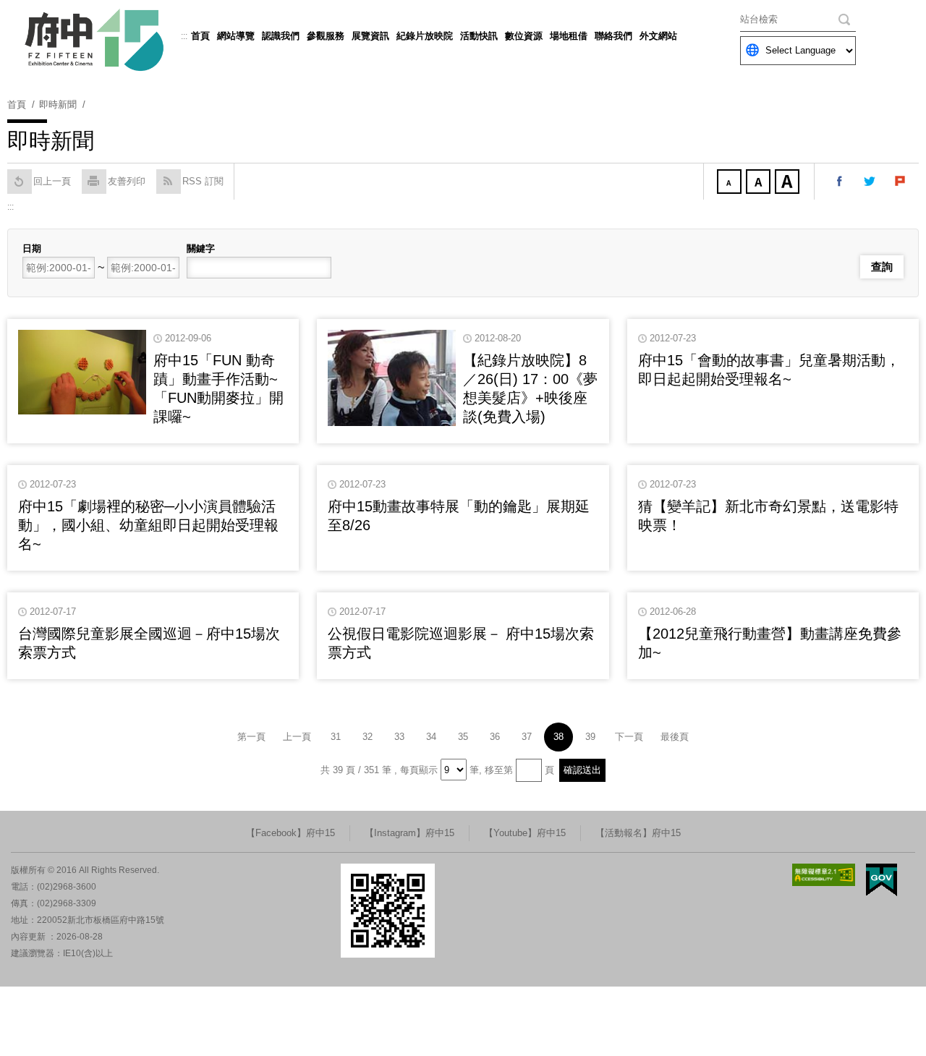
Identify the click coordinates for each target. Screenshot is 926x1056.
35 (463, 736)
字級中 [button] (759, 183)
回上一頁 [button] (52, 181)
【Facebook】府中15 (290, 832)
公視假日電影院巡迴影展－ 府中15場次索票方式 (461, 643)
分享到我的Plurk (900, 181)
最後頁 (674, 736)
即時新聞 (58, 104)
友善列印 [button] (126, 181)
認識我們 (281, 35)
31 (336, 736)
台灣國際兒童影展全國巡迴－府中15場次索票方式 (149, 643)
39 (590, 736)
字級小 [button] (730, 183)
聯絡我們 (613, 35)
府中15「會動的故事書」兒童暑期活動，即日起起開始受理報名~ (769, 369)
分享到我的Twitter (870, 181)
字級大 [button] (788, 183)
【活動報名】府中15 (638, 832)
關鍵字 (201, 248)
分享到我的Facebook (840, 181)
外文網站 (658, 35)
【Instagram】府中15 (409, 832)
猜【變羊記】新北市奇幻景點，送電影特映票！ (768, 515)
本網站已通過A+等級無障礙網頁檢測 (824, 875)
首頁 (200, 35)
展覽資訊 (370, 35)
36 (495, 736)
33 (399, 736)
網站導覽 (236, 35)
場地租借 (568, 35)
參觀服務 (325, 35)
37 (527, 736)
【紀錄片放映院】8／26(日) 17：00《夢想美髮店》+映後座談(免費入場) (530, 388)
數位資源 (524, 35)
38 (558, 736)
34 (431, 736)
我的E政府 (881, 880)
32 (367, 736)
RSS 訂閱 (203, 181)
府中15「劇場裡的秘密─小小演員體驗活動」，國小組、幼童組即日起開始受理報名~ (148, 525)
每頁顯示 (419, 770)
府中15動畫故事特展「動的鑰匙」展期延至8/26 (459, 515)
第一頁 (251, 736)
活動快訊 (479, 35)
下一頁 (629, 736)
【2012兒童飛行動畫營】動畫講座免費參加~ (769, 643)
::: (184, 36)
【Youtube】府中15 (525, 832)
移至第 (499, 770)
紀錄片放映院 (424, 35)
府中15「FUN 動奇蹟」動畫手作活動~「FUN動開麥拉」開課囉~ (218, 388)
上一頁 (297, 736)
